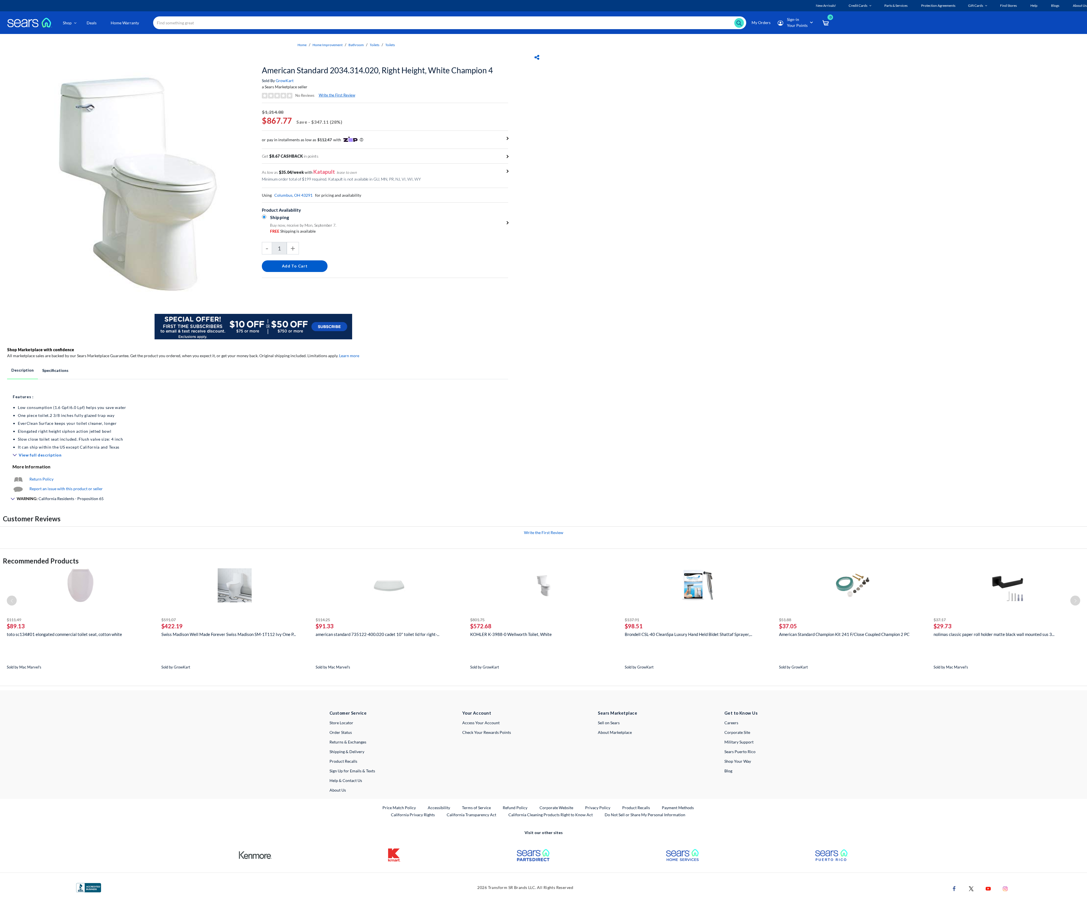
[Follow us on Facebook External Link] (954, 888)
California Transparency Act (471, 814)
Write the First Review (337, 95)
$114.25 (323, 619)
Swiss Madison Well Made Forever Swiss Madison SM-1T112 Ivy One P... (228, 634)
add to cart (295, 265)
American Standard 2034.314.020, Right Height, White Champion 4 (377, 70)
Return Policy (41, 479)
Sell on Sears (609, 722)
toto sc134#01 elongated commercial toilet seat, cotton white (64, 634)
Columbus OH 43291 (293, 195)
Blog (728, 770)
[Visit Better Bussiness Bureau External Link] (88, 887)
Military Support (739, 742)
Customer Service (348, 712)
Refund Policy (515, 807)
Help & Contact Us (345, 780)
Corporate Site (737, 732)
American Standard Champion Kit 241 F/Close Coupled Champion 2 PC (844, 634)
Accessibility (439, 807)
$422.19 (172, 626)
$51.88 (785, 619)
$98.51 (634, 626)
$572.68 (480, 626)
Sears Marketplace (617, 712)
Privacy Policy (597, 807)
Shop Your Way (737, 761)
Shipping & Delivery (346, 751)
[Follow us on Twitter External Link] (971, 888)
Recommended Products (41, 561)
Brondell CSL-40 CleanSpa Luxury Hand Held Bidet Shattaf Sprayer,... (688, 634)
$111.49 (14, 619)
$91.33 (324, 626)
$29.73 (942, 626)
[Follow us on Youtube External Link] (988, 888)
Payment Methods (678, 807)
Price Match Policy (399, 807)
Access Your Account (481, 722)
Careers (731, 722)
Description (22, 370)
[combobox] (449, 22)
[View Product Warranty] (18, 479)
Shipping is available (293, 231)
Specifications (55, 370)
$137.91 (632, 619)
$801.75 (477, 619)
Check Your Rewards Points (486, 732)
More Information (31, 466)
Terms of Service (476, 807)
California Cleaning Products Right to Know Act (550, 814)
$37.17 (940, 619)
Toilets (374, 45)
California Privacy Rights (413, 814)
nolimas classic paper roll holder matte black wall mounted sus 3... (994, 634)
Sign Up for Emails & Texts (352, 770)
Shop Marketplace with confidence (40, 349)
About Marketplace (615, 732)
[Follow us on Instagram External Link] (1005, 888)
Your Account (476, 712)
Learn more (349, 355)
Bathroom (356, 45)
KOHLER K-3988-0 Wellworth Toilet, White (511, 634)
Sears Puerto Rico (740, 751)
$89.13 (16, 626)
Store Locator (341, 722)
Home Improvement (328, 45)
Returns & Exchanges (347, 742)
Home (302, 45)
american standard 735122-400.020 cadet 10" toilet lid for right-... (377, 634)
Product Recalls (343, 761)
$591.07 (168, 619)
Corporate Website (557, 807)
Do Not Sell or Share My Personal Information (645, 814)
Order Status (340, 732)
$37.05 (788, 626)
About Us (337, 790)
